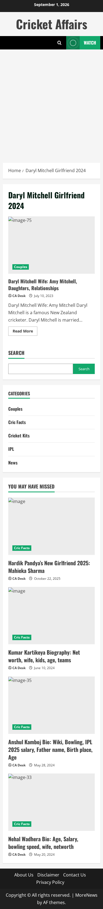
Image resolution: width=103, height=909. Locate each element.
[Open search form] (59, 42)
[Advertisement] (51, 103)
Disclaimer (48, 875)
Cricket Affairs (51, 24)
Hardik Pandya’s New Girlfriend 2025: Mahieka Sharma (49, 567)
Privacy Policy (50, 882)
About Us (24, 875)
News (13, 462)
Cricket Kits (19, 435)
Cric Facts (17, 422)
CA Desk (19, 295)
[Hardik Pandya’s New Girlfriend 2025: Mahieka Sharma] (51, 526)
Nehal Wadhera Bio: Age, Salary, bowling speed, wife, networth (43, 843)
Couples (20, 266)
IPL (11, 449)
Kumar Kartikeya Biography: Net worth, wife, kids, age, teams (44, 656)
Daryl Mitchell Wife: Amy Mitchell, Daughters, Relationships (51, 245)
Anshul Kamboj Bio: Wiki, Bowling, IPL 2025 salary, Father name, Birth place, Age (50, 749)
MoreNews (86, 895)
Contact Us (74, 875)
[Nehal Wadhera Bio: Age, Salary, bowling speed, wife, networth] (51, 802)
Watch (90, 42)
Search (16, 352)
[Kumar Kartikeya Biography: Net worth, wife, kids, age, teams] (51, 615)
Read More (25, 332)
